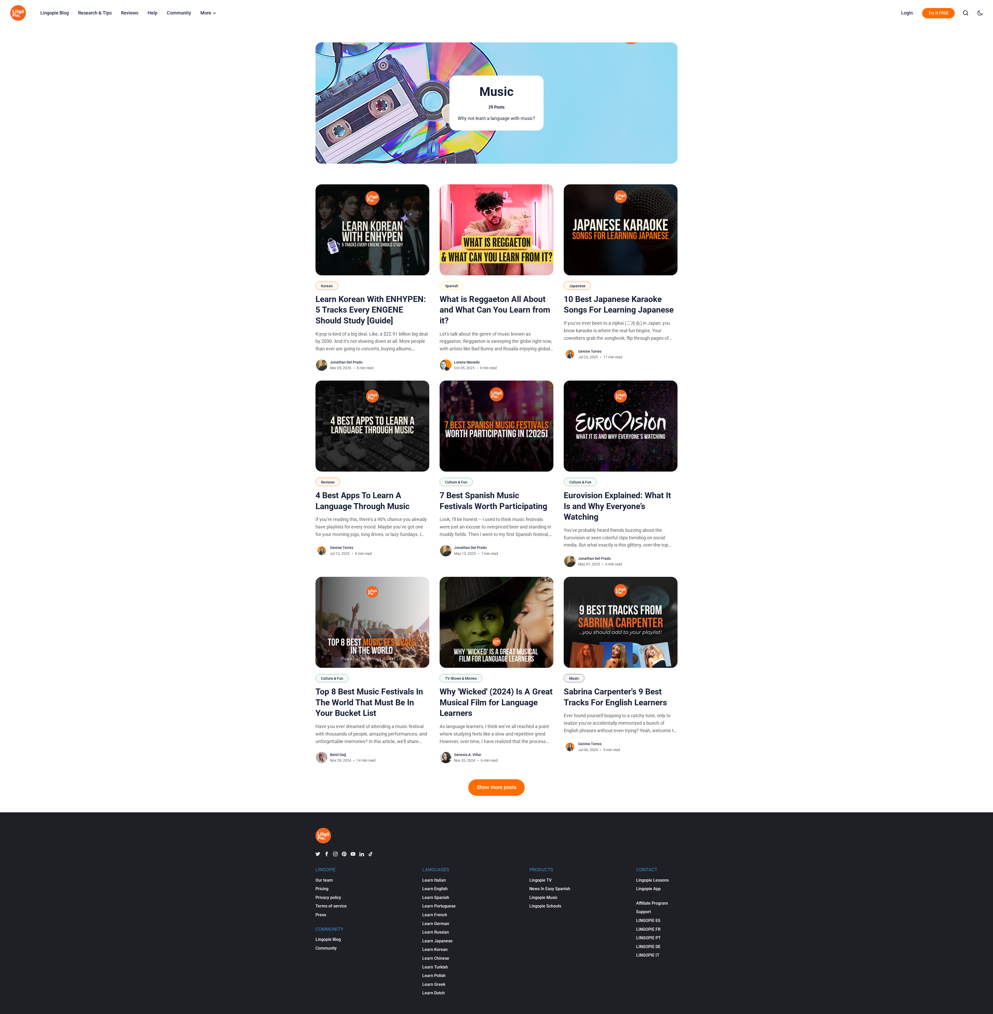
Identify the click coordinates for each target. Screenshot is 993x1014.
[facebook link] (326, 854)
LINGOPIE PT (648, 937)
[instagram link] (335, 854)
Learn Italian (434, 880)
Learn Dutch (433, 992)
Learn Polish (434, 975)
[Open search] (965, 13)
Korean (327, 286)
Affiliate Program (652, 903)
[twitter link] (317, 854)
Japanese (577, 286)
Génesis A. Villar (467, 755)
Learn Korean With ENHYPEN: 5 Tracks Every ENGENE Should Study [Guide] (370, 310)
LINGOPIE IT (647, 955)
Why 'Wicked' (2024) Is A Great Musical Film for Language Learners (496, 702)
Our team (324, 880)
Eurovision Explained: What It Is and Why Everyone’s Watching (617, 506)
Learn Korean (435, 949)
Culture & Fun (456, 482)
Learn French (434, 914)
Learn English (435, 888)
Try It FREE (938, 13)
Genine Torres (589, 351)
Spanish (451, 286)
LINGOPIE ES (648, 920)
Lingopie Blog (54, 13)
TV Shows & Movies (461, 678)
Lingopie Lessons (652, 880)
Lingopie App (648, 888)
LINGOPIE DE (648, 946)
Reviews (129, 13)
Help (152, 13)
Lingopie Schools (545, 906)
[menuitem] (54, 13)
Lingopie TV (540, 880)
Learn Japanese (437, 941)
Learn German (435, 923)
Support (643, 911)
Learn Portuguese (439, 906)
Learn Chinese (435, 958)
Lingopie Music (543, 897)
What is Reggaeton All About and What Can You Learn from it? (495, 310)
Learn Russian (435, 932)
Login (907, 13)
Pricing (321, 888)
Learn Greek (433, 984)
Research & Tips (95, 13)
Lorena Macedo (467, 362)
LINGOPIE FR (648, 929)
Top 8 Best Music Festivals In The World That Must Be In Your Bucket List (369, 702)
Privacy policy (328, 897)
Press (320, 914)
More (205, 13)
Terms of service (331, 906)
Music (574, 678)
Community (179, 13)
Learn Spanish (435, 897)
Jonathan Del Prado (346, 362)
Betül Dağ (338, 755)
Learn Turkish (435, 967)
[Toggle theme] (980, 13)
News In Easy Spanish (549, 888)
